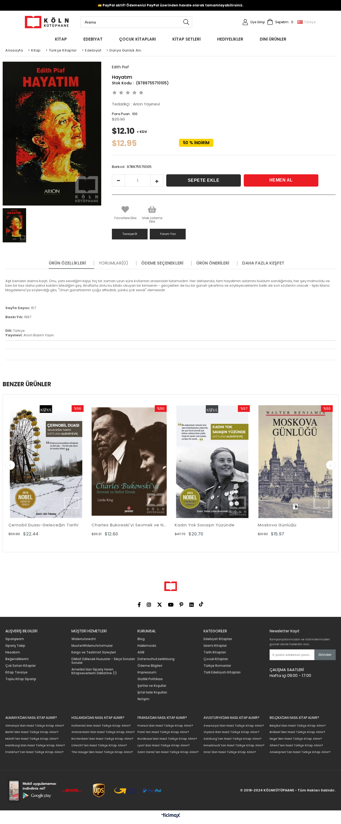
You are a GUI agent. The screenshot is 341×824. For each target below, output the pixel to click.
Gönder (325, 654)
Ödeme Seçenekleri (162, 263)
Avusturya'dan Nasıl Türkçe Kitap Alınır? (234, 725)
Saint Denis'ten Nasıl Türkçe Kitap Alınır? (168, 752)
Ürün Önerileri (212, 263)
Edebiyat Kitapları (218, 639)
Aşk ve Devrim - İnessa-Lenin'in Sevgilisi (301, 525)
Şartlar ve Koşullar (151, 686)
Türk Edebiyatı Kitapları (222, 672)
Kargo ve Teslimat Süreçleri (93, 652)
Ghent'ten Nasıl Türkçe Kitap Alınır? (296, 745)
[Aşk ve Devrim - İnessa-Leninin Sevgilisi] (301, 461)
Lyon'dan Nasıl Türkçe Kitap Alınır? (163, 745)
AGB (140, 652)
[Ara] (186, 22)
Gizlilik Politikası (150, 679)
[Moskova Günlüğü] (217, 461)
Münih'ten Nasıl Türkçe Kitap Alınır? (32, 738)
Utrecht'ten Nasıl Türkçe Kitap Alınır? (99, 745)
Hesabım (12, 652)
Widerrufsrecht (83, 639)
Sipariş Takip (15, 646)
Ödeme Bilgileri (149, 666)
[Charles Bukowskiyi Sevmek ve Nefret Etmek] (51, 461)
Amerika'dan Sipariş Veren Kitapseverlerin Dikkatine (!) (94, 671)
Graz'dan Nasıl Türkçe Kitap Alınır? (230, 752)
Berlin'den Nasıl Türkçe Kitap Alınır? (32, 732)
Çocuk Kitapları (216, 659)
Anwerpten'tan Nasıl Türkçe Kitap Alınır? (300, 752)
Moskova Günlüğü (199, 525)
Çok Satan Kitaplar (20, 666)
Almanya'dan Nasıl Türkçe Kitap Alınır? (34, 725)
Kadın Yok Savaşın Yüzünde (127, 525)
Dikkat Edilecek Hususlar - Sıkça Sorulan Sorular (103, 661)
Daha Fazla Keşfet (263, 263)
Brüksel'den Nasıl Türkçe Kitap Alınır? (297, 732)
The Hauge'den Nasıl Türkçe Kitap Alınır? (102, 752)
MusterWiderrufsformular (92, 646)
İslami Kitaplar (215, 646)
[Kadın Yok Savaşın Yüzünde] (134, 461)
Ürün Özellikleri (67, 263)
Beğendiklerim (17, 659)
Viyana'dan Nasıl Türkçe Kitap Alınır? (231, 732)
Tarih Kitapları (215, 652)
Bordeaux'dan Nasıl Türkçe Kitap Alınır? (167, 738)
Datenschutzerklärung (155, 659)
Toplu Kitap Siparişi (20, 679)
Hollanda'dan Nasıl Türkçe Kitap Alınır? (101, 725)
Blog (141, 639)
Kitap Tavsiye (16, 672)
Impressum (146, 672)
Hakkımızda (146, 646)
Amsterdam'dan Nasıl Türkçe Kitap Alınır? (103, 732)
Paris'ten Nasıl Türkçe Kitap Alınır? (163, 732)
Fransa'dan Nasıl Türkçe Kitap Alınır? (165, 725)
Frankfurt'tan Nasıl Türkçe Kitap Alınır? (34, 752)
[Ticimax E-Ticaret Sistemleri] (170, 815)
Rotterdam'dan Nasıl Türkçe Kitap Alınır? (102, 738)
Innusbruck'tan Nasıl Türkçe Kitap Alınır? (234, 745)
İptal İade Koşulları (152, 692)
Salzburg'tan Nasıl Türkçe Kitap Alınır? (233, 738)
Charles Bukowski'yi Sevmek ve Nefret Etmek (51, 525)
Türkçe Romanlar (217, 666)
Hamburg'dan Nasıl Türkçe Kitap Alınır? (35, 745)
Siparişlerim (14, 639)
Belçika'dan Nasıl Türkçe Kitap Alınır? (298, 725)
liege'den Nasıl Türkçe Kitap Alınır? (296, 738)
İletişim (143, 699)
